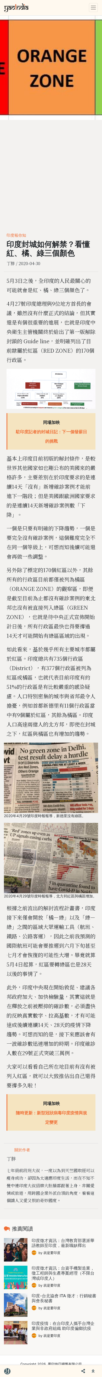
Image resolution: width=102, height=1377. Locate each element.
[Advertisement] (51, 173)
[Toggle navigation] (93, 7)
